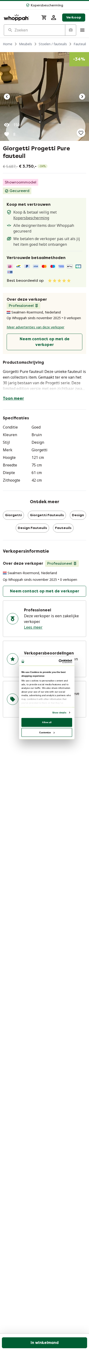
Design (78, 515)
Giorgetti (13, 515)
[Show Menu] (82, 30)
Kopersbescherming (31, 217)
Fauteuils (81, 44)
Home (7, 44)
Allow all (47, 722)
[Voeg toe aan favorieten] (81, 133)
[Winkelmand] (44, 17)
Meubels (25, 44)
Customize (45, 732)
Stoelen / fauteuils (53, 44)
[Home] (20, 17)
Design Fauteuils (32, 528)
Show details (59, 712)
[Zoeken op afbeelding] (70, 30)
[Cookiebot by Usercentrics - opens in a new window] (59, 661)
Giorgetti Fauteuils (47, 515)
